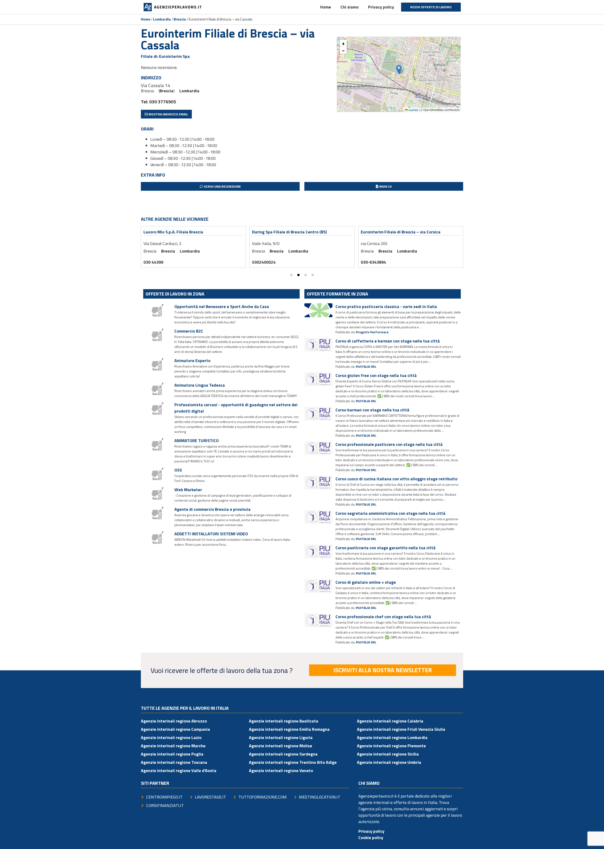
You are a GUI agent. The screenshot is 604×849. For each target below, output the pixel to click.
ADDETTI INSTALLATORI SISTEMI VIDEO (211, 534)
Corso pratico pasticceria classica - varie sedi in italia (386, 306)
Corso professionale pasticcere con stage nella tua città (389, 444)
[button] (399, 69)
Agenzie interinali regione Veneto (281, 770)
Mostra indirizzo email (168, 114)
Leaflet (413, 110)
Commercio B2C (188, 331)
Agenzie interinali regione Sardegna (283, 754)
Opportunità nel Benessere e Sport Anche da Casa (221, 306)
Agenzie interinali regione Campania (175, 729)
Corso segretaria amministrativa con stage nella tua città (390, 513)
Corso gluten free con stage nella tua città (376, 375)
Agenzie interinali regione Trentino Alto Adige (293, 762)
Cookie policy (370, 837)
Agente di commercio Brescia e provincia (212, 509)
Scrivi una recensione (222, 186)
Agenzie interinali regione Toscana (174, 762)
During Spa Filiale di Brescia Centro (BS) (289, 232)
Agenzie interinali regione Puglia (172, 754)
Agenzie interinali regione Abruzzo (174, 721)
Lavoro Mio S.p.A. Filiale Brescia (173, 232)
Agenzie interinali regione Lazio (171, 737)
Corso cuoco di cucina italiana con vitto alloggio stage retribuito (396, 479)
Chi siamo (349, 7)
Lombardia (162, 19)
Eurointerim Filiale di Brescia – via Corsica (400, 232)
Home (325, 7)
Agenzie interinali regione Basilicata (283, 721)
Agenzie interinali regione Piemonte (391, 746)
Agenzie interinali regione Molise (280, 746)
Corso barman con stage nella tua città (372, 410)
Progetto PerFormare (372, 331)
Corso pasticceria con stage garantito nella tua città (386, 548)
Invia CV (385, 186)
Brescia (180, 19)
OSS (178, 470)
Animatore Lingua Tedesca (199, 385)
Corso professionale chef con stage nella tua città (383, 616)
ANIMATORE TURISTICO (196, 440)
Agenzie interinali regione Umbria (389, 762)
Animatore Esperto (192, 360)
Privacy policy (381, 7)
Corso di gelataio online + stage (366, 582)
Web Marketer (188, 489)
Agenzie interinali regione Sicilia (388, 754)
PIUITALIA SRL (366, 366)
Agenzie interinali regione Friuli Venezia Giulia (401, 729)
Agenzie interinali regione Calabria (390, 721)
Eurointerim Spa (174, 56)
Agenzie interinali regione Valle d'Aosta (178, 770)
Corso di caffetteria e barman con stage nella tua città (388, 341)
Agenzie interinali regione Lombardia (392, 737)
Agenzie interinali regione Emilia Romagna (289, 729)
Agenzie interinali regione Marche (173, 746)
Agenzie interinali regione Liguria (281, 737)
